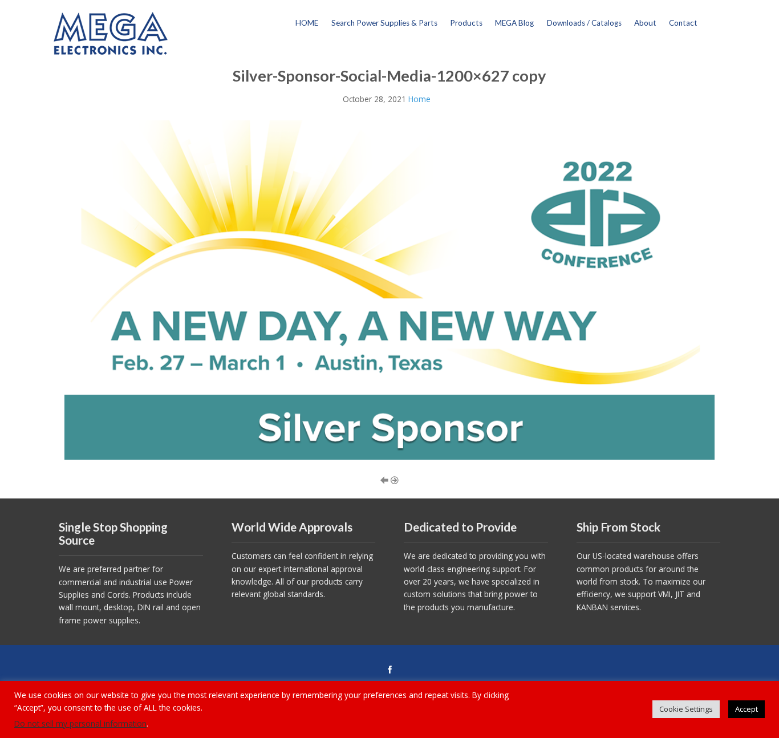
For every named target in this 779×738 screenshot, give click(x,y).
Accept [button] (746, 709)
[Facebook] (389, 670)
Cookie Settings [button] (686, 709)
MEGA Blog (514, 22)
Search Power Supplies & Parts (384, 22)
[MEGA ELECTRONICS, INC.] (111, 32)
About (645, 22)
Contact (683, 22)
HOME (306, 22)
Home (419, 99)
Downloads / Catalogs (584, 22)
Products (466, 22)
